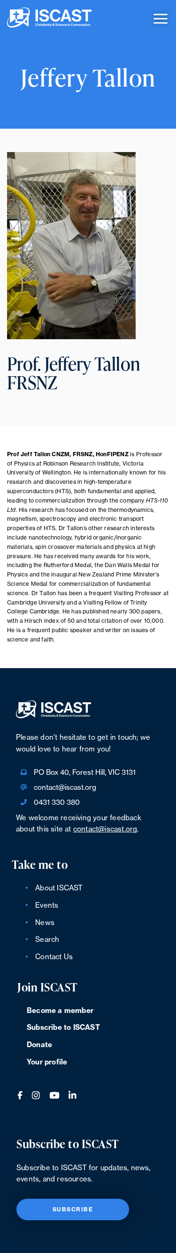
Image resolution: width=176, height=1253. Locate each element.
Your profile (47, 1062)
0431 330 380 (57, 802)
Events (46, 905)
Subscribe (73, 1209)
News (44, 922)
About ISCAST (59, 888)
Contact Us (54, 957)
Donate (39, 1045)
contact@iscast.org (65, 787)
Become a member (60, 1010)
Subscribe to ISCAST (63, 1027)
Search (47, 939)
